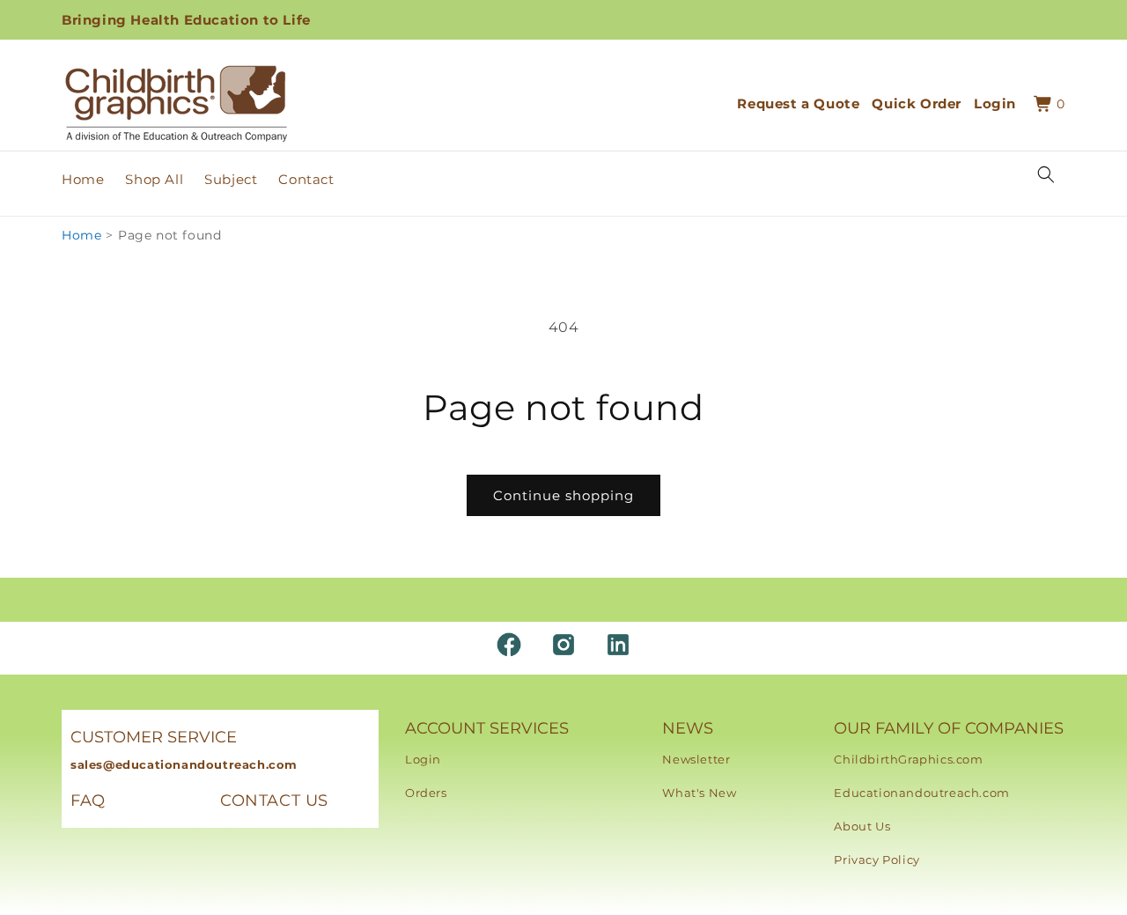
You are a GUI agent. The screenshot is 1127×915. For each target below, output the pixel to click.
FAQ (88, 800)
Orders (426, 793)
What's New (699, 793)
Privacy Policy (876, 859)
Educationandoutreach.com (921, 793)
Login (423, 759)
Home (81, 235)
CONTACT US (274, 800)
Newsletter (696, 759)
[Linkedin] (618, 645)
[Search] (1046, 174)
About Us (862, 826)
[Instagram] (563, 645)
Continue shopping (563, 495)
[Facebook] (509, 645)
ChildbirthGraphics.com (908, 759)
